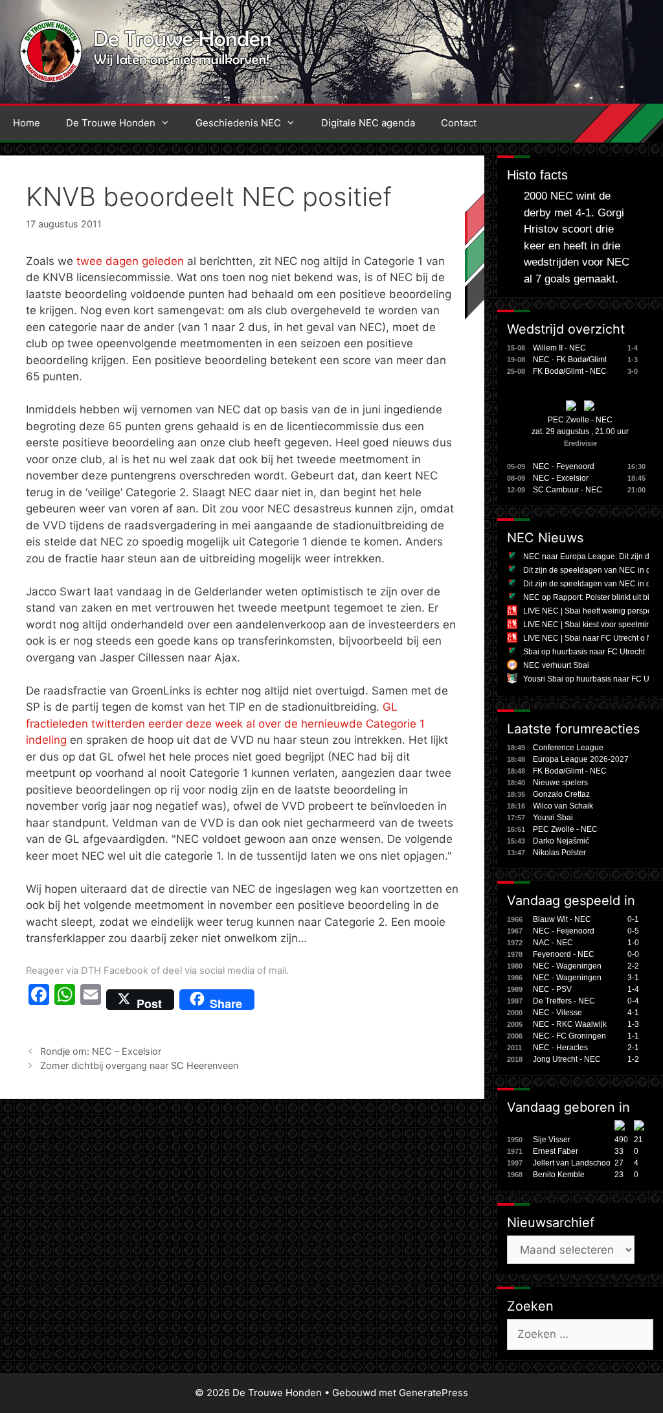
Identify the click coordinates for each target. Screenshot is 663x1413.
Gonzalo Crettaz (561, 794)
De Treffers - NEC (564, 1000)
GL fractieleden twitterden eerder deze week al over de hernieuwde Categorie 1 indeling (225, 723)
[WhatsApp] (65, 999)
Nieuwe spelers (560, 782)
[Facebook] (39, 999)
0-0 (633, 954)
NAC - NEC (553, 942)
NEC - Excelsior (561, 478)
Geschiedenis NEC (238, 123)
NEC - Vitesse (557, 1012)
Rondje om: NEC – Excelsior (100, 1051)
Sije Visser (551, 1139)
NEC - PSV (552, 989)
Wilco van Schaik (563, 805)
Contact (459, 123)
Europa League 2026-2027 (581, 759)
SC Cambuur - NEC (567, 489)
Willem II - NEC (559, 347)
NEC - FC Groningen (569, 1035)
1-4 (633, 989)
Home (26, 123)
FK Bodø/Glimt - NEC (570, 371)
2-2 (633, 966)
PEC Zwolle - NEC (580, 419)
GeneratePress (433, 1392)
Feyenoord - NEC (563, 954)
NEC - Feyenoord (563, 466)
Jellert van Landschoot (572, 1162)
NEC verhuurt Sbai (556, 665)
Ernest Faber (555, 1151)
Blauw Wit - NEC (562, 919)
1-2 (633, 1059)
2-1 (633, 1047)
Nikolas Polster (559, 852)
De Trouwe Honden (110, 123)
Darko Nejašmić (561, 840)
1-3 (633, 1024)
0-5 (633, 931)
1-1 (633, 1035)
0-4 (633, 1000)
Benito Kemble (559, 1174)
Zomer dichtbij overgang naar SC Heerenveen (139, 1065)
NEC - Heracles (560, 1047)
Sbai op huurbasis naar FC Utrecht (584, 651)
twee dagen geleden (130, 261)
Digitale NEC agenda (368, 123)
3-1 (633, 977)
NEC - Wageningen (567, 966)
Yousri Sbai (553, 817)
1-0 (633, 942)
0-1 (633, 919)
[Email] (91, 999)
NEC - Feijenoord (563, 931)
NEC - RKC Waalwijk (570, 1024)
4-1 (633, 1012)
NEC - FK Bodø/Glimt (570, 359)
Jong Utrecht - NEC (567, 1059)
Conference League (568, 747)
